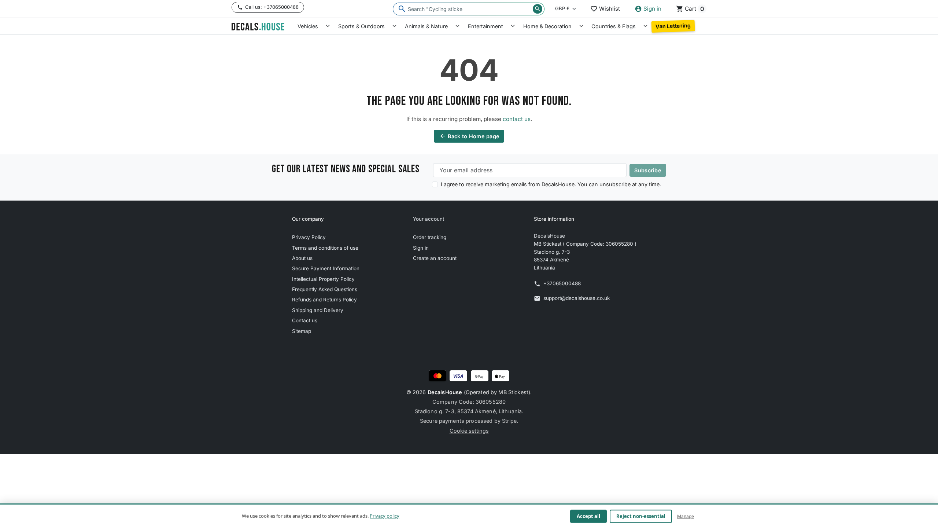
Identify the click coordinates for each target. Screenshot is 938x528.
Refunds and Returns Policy (324, 299)
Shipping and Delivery (317, 310)
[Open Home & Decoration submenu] (581, 26)
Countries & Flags (613, 26)
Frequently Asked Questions (324, 289)
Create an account (435, 258)
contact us (517, 118)
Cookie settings (469, 431)
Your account (428, 219)
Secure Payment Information (325, 268)
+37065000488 (562, 283)
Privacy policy (384, 516)
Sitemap (301, 331)
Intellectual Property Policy (323, 279)
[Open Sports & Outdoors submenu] (394, 26)
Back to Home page (469, 136)
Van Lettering (673, 26)
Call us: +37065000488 (272, 7)
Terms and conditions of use (325, 248)
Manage (685, 516)
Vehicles (308, 26)
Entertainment (485, 26)
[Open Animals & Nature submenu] (457, 26)
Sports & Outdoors (361, 26)
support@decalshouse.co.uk (576, 298)
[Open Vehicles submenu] (327, 26)
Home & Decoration (547, 26)
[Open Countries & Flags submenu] (645, 26)
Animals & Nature (426, 26)
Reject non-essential (640, 516)
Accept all (588, 516)
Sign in (421, 248)
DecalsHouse (445, 392)
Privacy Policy (309, 237)
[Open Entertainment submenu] (512, 26)
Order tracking (429, 237)
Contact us (304, 320)
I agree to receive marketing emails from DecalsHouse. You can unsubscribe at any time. (551, 184)
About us (302, 258)
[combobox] (468, 9)
